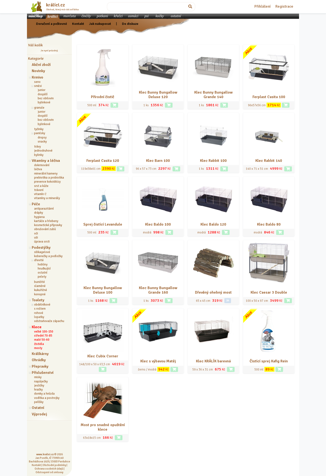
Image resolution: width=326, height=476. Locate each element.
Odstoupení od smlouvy (49, 472)
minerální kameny (46, 173)
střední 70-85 (43, 336)
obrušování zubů (45, 229)
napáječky (41, 381)
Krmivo (37, 77)
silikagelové (42, 252)
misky (38, 377)
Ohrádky (39, 360)
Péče (36, 204)
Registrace (284, 6)
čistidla (39, 344)
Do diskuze (130, 23)
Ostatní (38, 407)
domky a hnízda (44, 394)
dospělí (42, 94)
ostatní (42, 273)
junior (41, 90)
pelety (42, 277)
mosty (38, 348)
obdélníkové (42, 305)
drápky (38, 213)
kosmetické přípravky (48, 225)
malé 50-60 (41, 340)
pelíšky (38, 402)
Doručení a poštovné (51, 23)
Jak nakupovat (100, 23)
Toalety (38, 300)
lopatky (39, 317)
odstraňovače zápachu (49, 321)
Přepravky (40, 366)
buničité (39, 282)
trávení (38, 190)
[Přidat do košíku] (114, 105)
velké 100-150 (43, 331)
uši (36, 237)
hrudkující (44, 268)
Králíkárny (40, 353)
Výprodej (39, 414)
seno (37, 82)
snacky (42, 141)
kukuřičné (40, 290)
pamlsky (39, 133)
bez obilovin (46, 98)
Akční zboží (41, 64)
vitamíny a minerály (47, 198)
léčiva (38, 169)
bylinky (38, 155)
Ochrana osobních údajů (49, 468)
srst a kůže (41, 186)
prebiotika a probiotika (49, 178)
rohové (38, 313)
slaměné (40, 286)
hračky (38, 389)
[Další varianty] (227, 300)
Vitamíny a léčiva (46, 160)
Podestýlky (41, 247)
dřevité (39, 260)
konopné (40, 294)
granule (39, 108)
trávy (37, 146)
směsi (38, 86)
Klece (37, 327)
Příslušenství (42, 372)
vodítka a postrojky (46, 398)
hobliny (42, 264)
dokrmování (41, 165)
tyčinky (38, 129)
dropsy (42, 137)
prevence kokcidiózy (47, 182)
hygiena (39, 217)
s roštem (40, 309)
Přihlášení (262, 6)
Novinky (38, 71)
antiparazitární (44, 209)
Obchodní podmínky (54, 465)
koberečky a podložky (48, 256)
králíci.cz (55, 5)
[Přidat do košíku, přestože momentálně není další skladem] (285, 105)
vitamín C (40, 194)
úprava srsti (42, 241)
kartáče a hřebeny (46, 221)
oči (36, 233)
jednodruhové (43, 151)
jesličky (39, 385)
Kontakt (78, 23)
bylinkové (44, 102)
